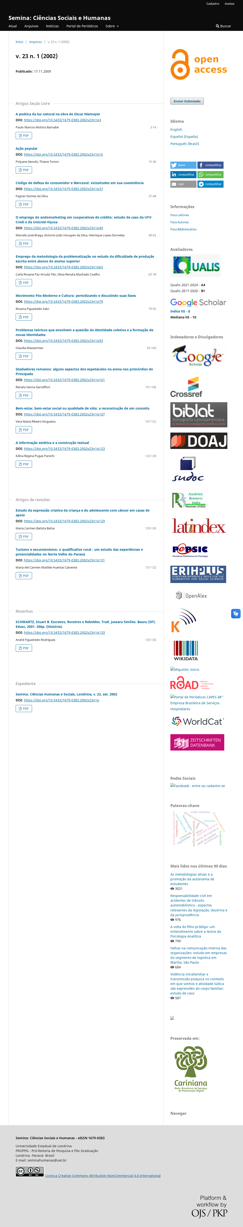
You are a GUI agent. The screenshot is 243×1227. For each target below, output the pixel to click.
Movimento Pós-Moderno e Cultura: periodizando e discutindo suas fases (76, 295)
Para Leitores (179, 215)
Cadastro (212, 3)
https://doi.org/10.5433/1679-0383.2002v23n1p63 (63, 267)
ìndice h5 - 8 (180, 311)
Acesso (229, 3)
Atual (13, 26)
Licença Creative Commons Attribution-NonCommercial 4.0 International (103, 1175)
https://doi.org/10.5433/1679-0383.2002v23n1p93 (63, 340)
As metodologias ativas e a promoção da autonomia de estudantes (192, 879)
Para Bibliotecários (183, 229)
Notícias (52, 26)
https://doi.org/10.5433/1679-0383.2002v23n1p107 (64, 414)
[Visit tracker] (172, 1018)
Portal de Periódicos (82, 26)
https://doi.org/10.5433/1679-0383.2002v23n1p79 (63, 301)
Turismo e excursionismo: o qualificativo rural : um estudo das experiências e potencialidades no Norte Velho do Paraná (79, 551)
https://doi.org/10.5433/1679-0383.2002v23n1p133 (64, 632)
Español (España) (184, 136)
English (176, 129)
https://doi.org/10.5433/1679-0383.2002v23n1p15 (63, 154)
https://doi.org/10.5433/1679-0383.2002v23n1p (61, 700)
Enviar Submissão (187, 101)
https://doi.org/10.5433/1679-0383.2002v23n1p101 (64, 380)
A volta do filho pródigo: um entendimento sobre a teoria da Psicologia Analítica (195, 931)
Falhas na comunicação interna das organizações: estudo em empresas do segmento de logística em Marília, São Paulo (198, 955)
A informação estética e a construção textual (52, 442)
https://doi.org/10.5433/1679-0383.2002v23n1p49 (63, 228)
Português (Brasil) (184, 143)
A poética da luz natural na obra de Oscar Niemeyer (58, 114)
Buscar (225, 26)
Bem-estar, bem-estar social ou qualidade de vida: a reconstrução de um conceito (83, 408)
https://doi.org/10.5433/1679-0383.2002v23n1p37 (63, 189)
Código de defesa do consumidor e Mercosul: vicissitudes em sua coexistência (80, 183)
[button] (183, 165)
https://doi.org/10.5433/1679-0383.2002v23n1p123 (64, 448)
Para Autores (179, 222)
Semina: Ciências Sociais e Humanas (60, 18)
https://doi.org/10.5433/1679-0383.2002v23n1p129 (64, 521)
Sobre (111, 26)
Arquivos (31, 26)
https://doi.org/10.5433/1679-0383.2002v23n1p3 (62, 120)
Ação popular (26, 148)
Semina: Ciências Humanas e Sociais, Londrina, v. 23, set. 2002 (66, 694)
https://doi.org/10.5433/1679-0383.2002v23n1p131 (64, 560)
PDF (25, 135)
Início (19, 42)
